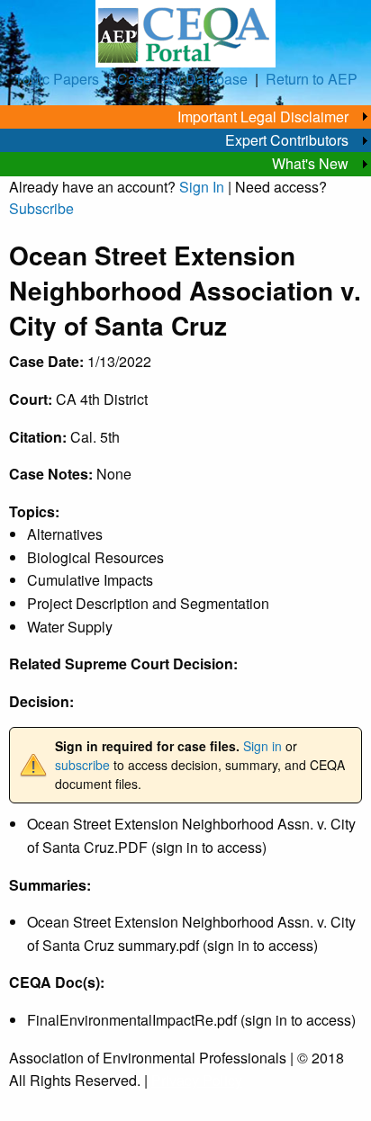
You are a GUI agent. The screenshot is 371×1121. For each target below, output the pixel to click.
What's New (310, 163)
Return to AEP (311, 78)
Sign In (201, 186)
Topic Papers (56, 78)
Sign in (262, 746)
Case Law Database (182, 78)
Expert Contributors (286, 140)
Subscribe (41, 208)
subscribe (82, 765)
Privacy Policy (196, 1080)
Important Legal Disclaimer (262, 116)
